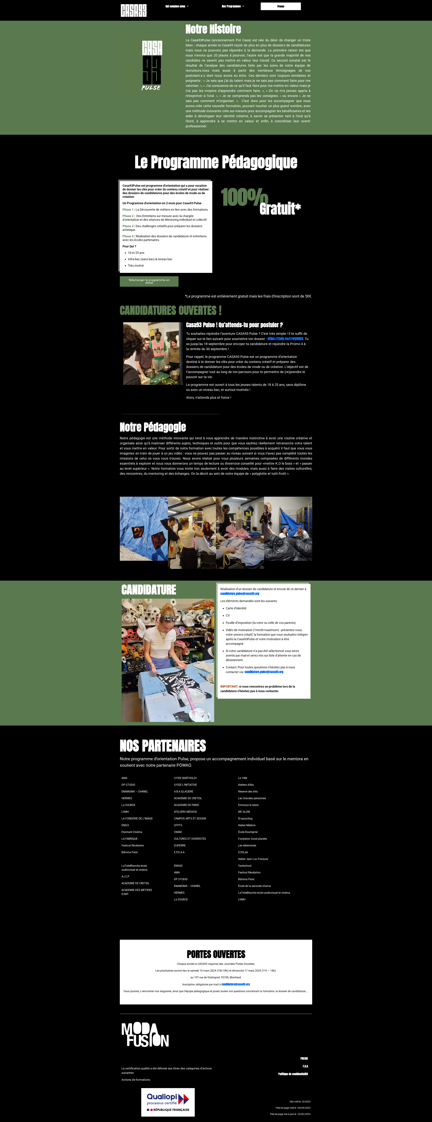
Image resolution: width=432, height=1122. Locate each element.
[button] (177, 6)
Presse (280, 6)
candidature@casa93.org (236, 984)
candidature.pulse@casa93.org (239, 593)
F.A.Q (305, 1066)
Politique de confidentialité (293, 1074)
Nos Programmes (231, 6)
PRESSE (304, 1058)
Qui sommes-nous (175, 6)
